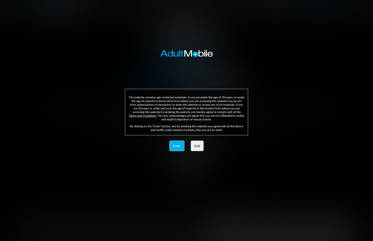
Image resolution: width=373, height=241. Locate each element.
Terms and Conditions (142, 115)
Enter (177, 146)
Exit (197, 146)
